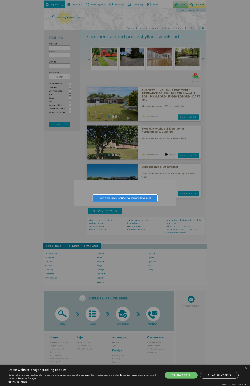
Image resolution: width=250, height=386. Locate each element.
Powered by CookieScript (234, 384)
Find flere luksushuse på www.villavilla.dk (125, 198)
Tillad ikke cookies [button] (219, 375)
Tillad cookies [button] (181, 375)
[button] (84, 381)
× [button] (246, 368)
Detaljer (32, 378)
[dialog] (125, 375)
